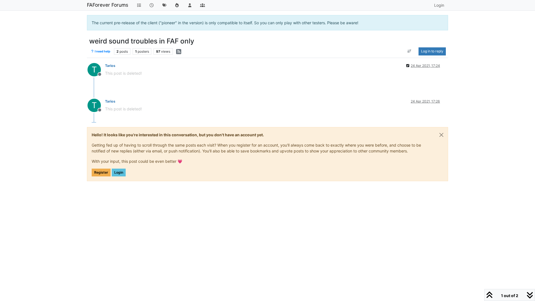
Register (101, 172)
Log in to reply (432, 51)
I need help (102, 51)
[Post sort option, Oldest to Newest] (409, 51)
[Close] (441, 134)
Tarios (110, 66)
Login (118, 172)
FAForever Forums (107, 5)
